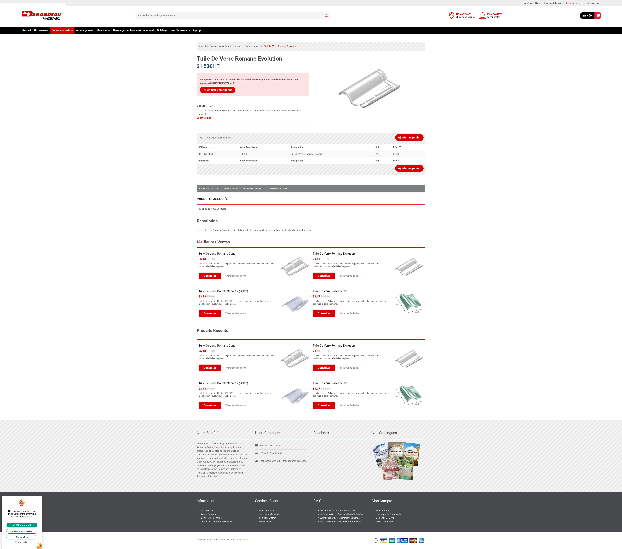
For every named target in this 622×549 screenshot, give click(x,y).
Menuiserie (103, 30)
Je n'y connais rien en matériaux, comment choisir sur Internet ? (349, 521)
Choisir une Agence (219, 90)
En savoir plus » (205, 118)
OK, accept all (23, 525)
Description (231, 188)
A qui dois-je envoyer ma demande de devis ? (340, 517)
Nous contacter (267, 510)
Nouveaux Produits (277, 188)
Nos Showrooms (180, 30)
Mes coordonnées (385, 521)
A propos (198, 30)
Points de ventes (209, 514)
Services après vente (269, 514)
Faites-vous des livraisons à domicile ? (336, 510)
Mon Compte (382, 510)
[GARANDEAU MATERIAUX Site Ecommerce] (41, 16)
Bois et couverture (62, 30)
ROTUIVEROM (205, 154)
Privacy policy (22, 542)
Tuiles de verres (251, 46)
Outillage (162, 30)
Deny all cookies (22, 531)
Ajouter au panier (409, 137)
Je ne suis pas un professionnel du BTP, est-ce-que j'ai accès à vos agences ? (354, 514)
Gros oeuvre (41, 30)
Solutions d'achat (267, 517)
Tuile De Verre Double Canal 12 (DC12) (223, 291)
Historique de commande (388, 514)
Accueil (26, 30)
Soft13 (245, 539)
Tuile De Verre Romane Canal (217, 253)
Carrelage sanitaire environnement (133, 30)
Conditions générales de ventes (216, 521)
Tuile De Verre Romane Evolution (334, 253)
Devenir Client (266, 521)
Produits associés (209, 188)
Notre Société (207, 510)
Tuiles (236, 46)
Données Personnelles (211, 517)
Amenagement (84, 30)
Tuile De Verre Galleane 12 (330, 291)
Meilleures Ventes (252, 188)
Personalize (22, 537)
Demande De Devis (385, 517)
